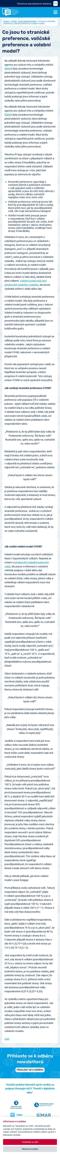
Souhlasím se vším (30, 1142)
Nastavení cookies (30, 1149)
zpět (6, 1038)
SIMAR (8, 68)
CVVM (13, 21)
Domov (6, 21)
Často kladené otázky (27, 21)
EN (55, 3)
